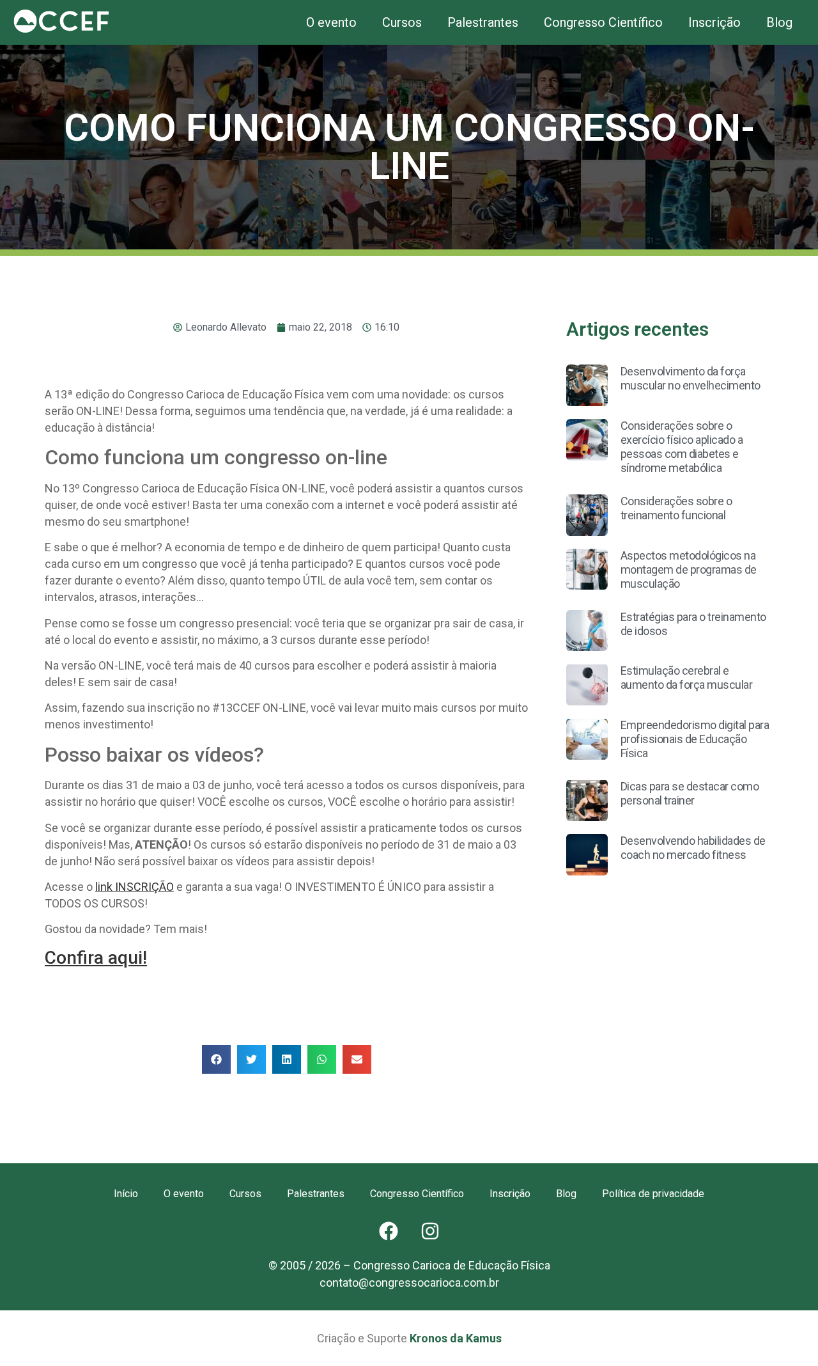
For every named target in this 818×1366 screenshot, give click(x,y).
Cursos (402, 22)
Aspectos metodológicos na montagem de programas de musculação (689, 569)
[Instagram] (430, 1231)
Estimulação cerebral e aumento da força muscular (687, 677)
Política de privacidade (653, 1194)
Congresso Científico (603, 22)
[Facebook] (388, 1231)
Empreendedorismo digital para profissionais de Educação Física (695, 739)
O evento (331, 22)
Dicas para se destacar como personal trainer (690, 793)
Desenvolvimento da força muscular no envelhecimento (690, 378)
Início (126, 1194)
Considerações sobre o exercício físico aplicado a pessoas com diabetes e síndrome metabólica (682, 447)
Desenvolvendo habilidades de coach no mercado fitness (693, 847)
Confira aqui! (96, 957)
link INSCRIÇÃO (134, 886)
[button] (216, 1059)
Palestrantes (482, 22)
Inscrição (714, 22)
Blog (779, 22)
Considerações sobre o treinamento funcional (676, 508)
